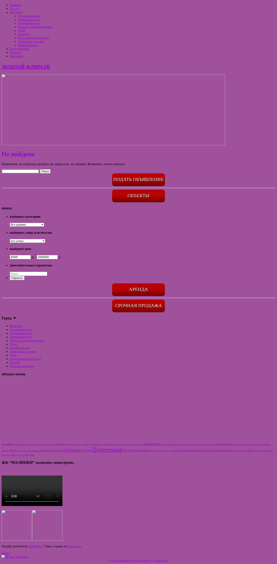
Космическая (224, 444)
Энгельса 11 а (18, 455)
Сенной (176, 450)
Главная (15, 5)
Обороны (46, 450)
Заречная (137, 444)
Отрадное (73, 450)
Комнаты (24, 34)
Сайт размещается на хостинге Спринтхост (138, 560)
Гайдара (62, 444)
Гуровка (84, 444)
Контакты (16, 56)
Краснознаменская (241, 444)
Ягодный (29, 455)
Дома (21, 30)
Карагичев (151, 444)
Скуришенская (224, 450)
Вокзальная (40, 444)
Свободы (166, 451)
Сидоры (209, 450)
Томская (259, 451)
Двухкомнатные (29, 19)
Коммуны (195, 444)
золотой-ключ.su (26, 66)
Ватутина (30, 444)
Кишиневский (172, 444)
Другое (15, 362)
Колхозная (185, 444)
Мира (13, 450)
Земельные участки (31, 41)
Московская (34, 451)
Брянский (20, 444)
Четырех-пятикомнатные (35, 27)
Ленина (5, 451)
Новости (16, 52)
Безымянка (8, 444)
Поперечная (107, 449)
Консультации (19, 49)
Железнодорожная (113, 444)
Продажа (16, 12)
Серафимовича (193, 450)
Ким (163, 444)
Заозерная (127, 444)
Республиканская (135, 450)
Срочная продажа (22, 366)
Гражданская (73, 444)
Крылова (255, 444)
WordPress (35, 546)
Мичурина (22, 451)
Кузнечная (265, 444)
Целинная (268, 451)
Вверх (6, 553)
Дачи (13, 355)
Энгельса (6, 455)
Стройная (248, 450)
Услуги (14, 8)
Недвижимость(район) (33, 38)
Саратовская (155, 451)
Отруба (86, 450)
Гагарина (51, 444)
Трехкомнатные (29, 23)
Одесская (57, 450)
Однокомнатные (29, 16)
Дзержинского (96, 444)
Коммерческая (28, 45)
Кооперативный (208, 444)
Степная (238, 451)
